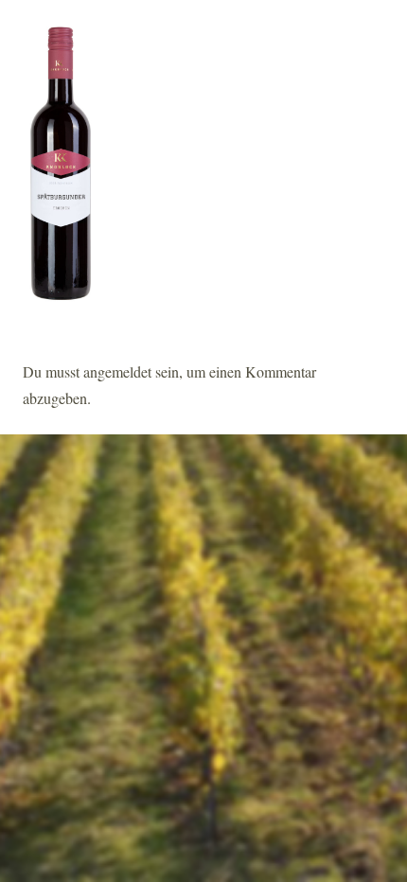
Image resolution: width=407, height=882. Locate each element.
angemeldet (117, 371)
